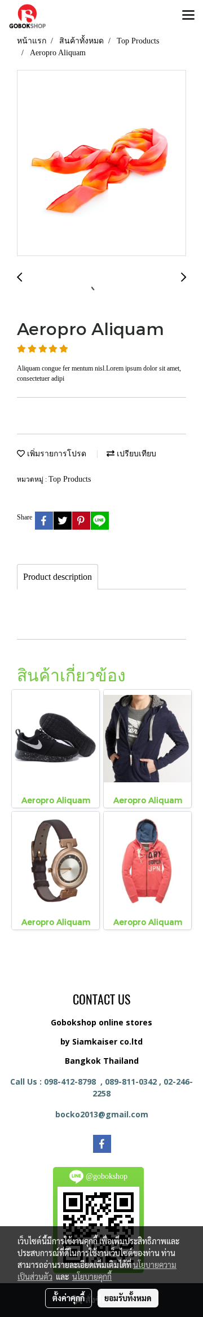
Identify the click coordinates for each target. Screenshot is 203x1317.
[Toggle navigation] (188, 15)
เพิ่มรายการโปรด (55, 454)
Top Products (69, 479)
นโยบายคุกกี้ (92, 1276)
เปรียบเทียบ (135, 454)
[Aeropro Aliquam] (101, 164)
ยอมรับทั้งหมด (128, 1298)
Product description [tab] (57, 577)
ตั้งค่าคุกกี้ (68, 1298)
